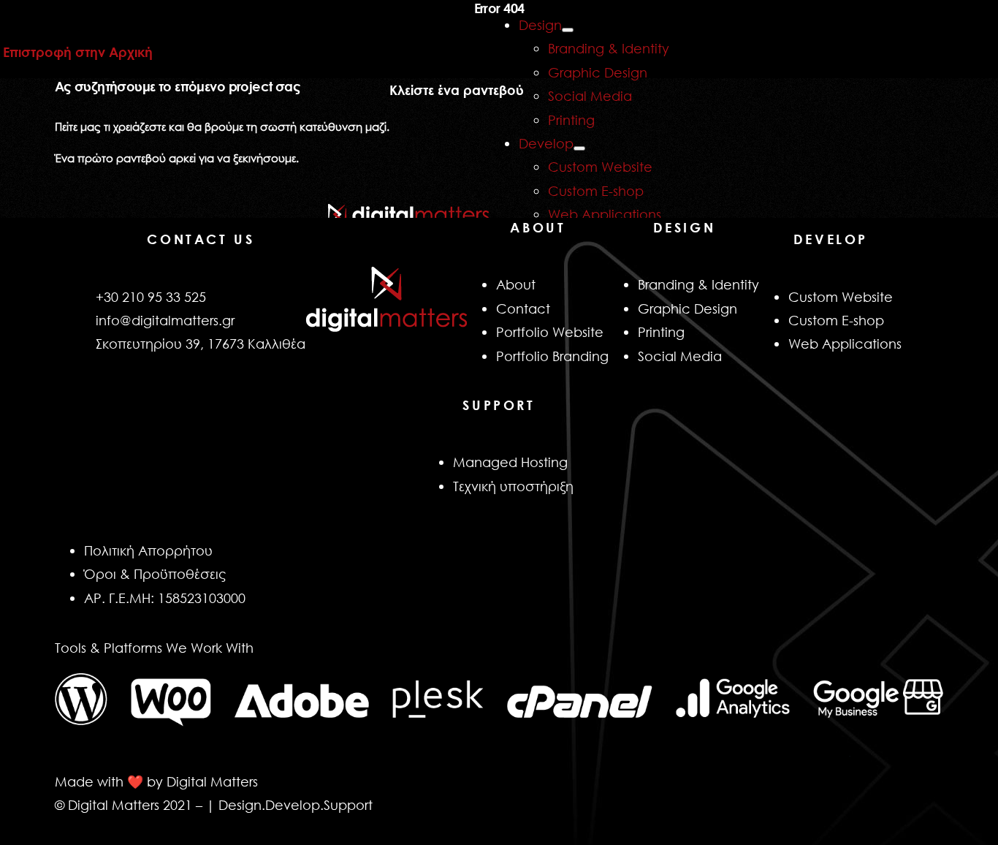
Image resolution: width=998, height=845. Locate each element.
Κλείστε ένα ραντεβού (456, 90)
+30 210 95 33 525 (151, 297)
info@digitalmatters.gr (165, 320)
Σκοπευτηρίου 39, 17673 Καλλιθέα (200, 344)
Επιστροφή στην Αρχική (78, 52)
